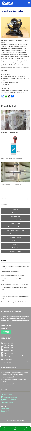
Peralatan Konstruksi (15, 251)
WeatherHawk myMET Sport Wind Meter (11, 158)
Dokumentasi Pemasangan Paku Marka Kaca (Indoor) (15, 302)
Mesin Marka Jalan (15, 216)
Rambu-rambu (15, 212)
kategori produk (5, 408)
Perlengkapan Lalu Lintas (15, 219)
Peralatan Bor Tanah (15, 233)
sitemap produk (5, 411)
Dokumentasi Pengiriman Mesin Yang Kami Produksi (14, 284)
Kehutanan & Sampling (15, 237)
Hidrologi (15, 244)
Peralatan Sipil (15, 247)
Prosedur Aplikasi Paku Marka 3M (10, 271)
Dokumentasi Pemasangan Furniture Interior (12, 275)
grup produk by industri (7, 410)
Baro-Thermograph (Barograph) (9, 132)
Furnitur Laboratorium (15, 240)
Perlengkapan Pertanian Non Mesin (15, 230)
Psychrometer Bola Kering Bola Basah (11, 184)
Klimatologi (15, 209)
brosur (3, 413)
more (2, 322)
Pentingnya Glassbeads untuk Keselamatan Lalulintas (15, 293)
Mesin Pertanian (15, 223)
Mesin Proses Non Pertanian (15, 226)
